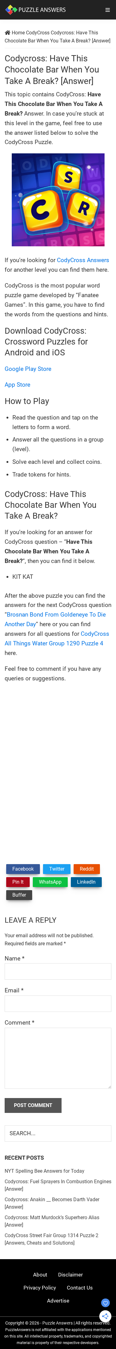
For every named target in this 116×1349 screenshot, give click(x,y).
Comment (19, 1022)
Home (18, 33)
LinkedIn (86, 882)
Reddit (87, 869)
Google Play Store (28, 368)
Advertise (58, 1301)
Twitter (56, 869)
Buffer (19, 895)
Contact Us (80, 1288)
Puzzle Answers (57, 1322)
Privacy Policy (40, 1288)
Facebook (23, 869)
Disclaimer (70, 1275)
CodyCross (37, 33)
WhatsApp (50, 882)
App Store (17, 384)
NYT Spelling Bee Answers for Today (44, 1171)
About (40, 1275)
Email (14, 990)
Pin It (18, 882)
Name (14, 958)
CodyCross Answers (83, 260)
